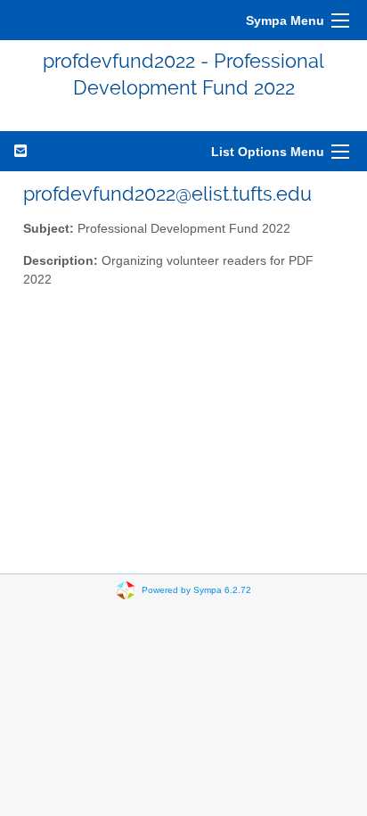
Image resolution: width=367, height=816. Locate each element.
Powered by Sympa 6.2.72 (196, 589)
